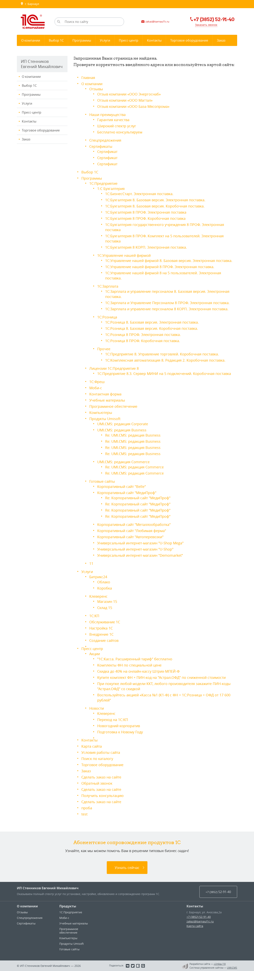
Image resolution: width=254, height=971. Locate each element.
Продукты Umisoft (104, 418)
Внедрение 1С (101, 634)
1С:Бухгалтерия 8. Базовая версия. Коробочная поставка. (155, 206)
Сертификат (107, 151)
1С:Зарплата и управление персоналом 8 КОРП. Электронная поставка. (166, 308)
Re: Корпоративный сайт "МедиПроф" (137, 497)
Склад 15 (104, 607)
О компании (31, 76)
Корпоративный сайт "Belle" (121, 486)
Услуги (27, 103)
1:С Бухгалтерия (111, 188)
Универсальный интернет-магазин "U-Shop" (135, 549)
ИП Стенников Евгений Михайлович (48, 888)
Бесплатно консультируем (119, 132)
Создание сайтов (103, 640)
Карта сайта (91, 746)
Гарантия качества (113, 119)
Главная (88, 77)
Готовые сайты (102, 481)
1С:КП (94, 615)
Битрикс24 (98, 576)
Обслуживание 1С (104, 622)
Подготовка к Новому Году (120, 732)
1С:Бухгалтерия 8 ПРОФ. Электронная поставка (145, 212)
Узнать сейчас (127, 867)
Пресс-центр (31, 112)
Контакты (29, 121)
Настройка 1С (101, 628)
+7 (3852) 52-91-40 (199, 917)
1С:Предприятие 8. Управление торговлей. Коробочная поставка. (162, 354)
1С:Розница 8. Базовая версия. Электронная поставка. (152, 322)
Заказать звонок (206, 25)
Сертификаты (100, 146)
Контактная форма (105, 394)
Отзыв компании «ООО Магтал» (125, 100)
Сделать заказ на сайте (101, 777)
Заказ (26, 139)
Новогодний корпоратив (118, 725)
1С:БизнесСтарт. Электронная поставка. (139, 193)
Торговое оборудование (41, 130)
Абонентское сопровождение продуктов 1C (127, 842)
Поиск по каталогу (97, 758)
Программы (31, 94)
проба (86, 808)
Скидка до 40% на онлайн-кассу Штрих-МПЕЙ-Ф (138, 671)
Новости (96, 708)
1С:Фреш (97, 381)
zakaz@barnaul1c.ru (200, 921)
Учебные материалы (107, 400)
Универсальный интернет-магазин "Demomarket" (140, 555)
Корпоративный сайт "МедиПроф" (126, 492)
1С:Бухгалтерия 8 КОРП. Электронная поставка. (146, 247)
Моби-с (95, 387)
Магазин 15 (107, 601)
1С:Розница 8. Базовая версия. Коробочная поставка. (151, 328)
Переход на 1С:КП (112, 719)
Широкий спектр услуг (116, 126)
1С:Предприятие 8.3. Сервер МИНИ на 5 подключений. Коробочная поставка (164, 373)
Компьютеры (100, 412)
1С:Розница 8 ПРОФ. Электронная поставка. (143, 334)
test (84, 814)
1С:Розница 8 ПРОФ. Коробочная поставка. (142, 340)
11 (91, 563)
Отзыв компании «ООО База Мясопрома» (133, 106)
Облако (103, 582)
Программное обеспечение (113, 406)
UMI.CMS (232, 967)
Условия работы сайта (100, 752)
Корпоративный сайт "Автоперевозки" (130, 536)
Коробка (104, 588)
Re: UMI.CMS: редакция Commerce (134, 467)
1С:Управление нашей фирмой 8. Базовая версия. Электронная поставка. (168, 260)
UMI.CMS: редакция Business (121, 430)
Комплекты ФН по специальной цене (129, 665)
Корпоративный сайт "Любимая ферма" (131, 530)
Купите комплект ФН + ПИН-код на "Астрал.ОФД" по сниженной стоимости (161, 677)
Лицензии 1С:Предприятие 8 (114, 368)
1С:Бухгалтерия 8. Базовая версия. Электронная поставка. (155, 200)
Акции (94, 653)
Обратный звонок (96, 783)
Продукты (67, 906)
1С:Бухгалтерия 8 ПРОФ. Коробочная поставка (145, 218)
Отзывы (96, 89)
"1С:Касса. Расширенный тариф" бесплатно (134, 659)
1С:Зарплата (107, 286)
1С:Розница (107, 317)
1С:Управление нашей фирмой (124, 255)
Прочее (103, 348)
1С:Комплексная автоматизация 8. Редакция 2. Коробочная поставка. (165, 360)
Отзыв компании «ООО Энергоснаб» (129, 94)
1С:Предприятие (103, 183)
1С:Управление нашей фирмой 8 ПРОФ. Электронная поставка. (159, 266)
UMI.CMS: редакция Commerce (123, 461)
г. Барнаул (31, 4)
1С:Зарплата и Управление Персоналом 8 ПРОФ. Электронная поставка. (167, 302)
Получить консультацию (102, 795)
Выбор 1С (29, 85)
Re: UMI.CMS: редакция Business (133, 435)
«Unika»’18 (220, 963)
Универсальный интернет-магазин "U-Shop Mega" (140, 543)
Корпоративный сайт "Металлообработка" (134, 524)
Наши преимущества (107, 114)
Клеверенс (98, 596)
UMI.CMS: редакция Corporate (122, 423)
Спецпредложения (105, 140)
